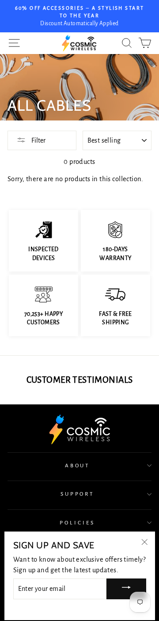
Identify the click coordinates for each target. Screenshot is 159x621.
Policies (77, 523)
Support (78, 494)
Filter (37, 140)
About (77, 465)
